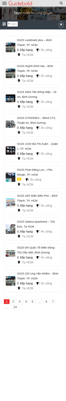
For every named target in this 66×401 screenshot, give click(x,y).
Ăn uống (46, 50)
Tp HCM (27, 54)
